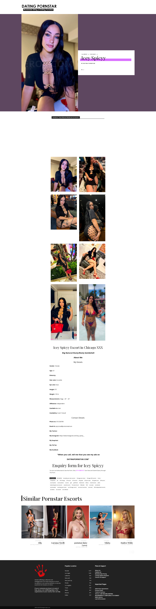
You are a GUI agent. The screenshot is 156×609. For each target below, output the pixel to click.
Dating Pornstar (89, 63)
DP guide (81, 480)
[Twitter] (86, 66)
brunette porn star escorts (69, 478)
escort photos (61, 482)
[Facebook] (82, 66)
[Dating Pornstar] (39, 8)
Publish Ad (98, 572)
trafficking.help (49, 590)
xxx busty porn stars (61, 487)
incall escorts (93, 482)
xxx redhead (65, 489)
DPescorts (102, 480)
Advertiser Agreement (101, 588)
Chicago (93, 54)
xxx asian (91, 485)
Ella (40, 542)
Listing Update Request (102, 575)
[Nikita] (101, 521)
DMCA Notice (99, 597)
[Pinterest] (90, 66)
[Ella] (32, 521)
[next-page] (133, 552)
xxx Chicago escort (72, 487)
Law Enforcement (100, 599)
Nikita (107, 542)
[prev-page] (130, 552)
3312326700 (59, 478)
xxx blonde (97, 485)
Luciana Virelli (58, 542)
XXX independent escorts (99, 487)
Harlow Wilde (127, 542)
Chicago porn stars (81, 478)
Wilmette (82, 485)
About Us (97, 570)
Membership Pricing (101, 574)
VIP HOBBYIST (80, 470)
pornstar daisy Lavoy (80, 544)
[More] (98, 66)
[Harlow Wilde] (124, 521)
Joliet (99, 482)
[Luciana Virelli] (55, 521)
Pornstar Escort (75, 485)
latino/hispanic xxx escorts (56, 485)
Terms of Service (100, 592)
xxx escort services (82, 487)
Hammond (81, 482)
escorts (67, 482)
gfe (71, 482)
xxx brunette (53, 487)
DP (57, 480)
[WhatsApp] (94, 66)
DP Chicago (62, 480)
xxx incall (90, 487)
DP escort (69, 480)
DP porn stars (88, 480)
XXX (87, 485)
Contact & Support (100, 577)
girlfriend (75, 482)
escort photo (53, 482)
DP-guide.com (95, 480)
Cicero (99, 478)
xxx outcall (58, 489)
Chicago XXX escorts (91, 478)
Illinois (84, 54)
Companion (52, 480)
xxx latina (52, 489)
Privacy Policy (99, 590)
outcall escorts (67, 485)
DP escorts (74, 480)
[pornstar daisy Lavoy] (78, 521)
